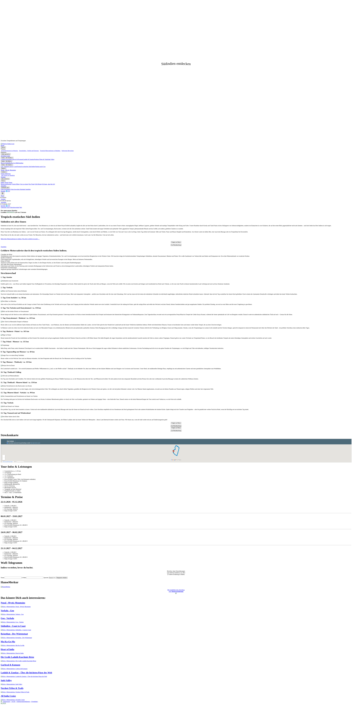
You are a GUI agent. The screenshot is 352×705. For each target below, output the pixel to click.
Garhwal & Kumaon (17, 159)
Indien (2, 182)
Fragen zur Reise (176, 242)
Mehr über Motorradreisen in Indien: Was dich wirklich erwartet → (20, 239)
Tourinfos (3, 247)
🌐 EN (8, 191)
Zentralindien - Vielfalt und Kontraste (29, 150)
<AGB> (13, 701)
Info (21, 207)
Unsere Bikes (16, 184)
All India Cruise (5, 156)
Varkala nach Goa (40, 166)
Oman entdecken (6, 173)
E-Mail (24, 577)
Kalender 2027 (5, 187)
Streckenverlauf (14, 207)
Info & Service (5, 179)
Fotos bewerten (15, 189)
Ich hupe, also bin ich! (48, 184)
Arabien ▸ (4, 172)
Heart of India (5, 163)
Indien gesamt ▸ (5, 154)
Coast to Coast (12, 166)
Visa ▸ (3, 180)
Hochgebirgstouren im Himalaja (9, 150)
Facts (8, 207)
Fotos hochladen (6, 189)
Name (2, 577)
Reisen (3, 147)
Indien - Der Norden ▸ (7, 157)
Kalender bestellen (25, 189)
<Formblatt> (34, 701)
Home (2, 145)
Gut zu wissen (24, 184)
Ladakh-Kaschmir (6, 159)
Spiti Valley (51, 159)
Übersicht (3, 207)
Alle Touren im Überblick (8, 175)
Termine (3, 177)
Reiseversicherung (6, 184)
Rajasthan (20, 163)
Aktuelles (3, 186)
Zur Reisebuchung (176, 245)
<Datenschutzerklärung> (23, 701)
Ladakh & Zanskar (28, 159)
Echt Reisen (38, 184)
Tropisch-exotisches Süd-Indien (26, 166)
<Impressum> (7, 701)
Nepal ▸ (3, 168)
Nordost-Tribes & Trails (41, 159)
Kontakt (3, 191)
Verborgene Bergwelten (68, 150)
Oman (10, 182)
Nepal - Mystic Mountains (8, 170)
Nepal (6, 182)
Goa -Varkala (4, 166)
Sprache (46, 577)
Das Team (31, 184)
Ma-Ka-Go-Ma (13, 163)
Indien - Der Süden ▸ (6, 165)
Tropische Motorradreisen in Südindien (50, 150)
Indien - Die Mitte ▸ (6, 161)
